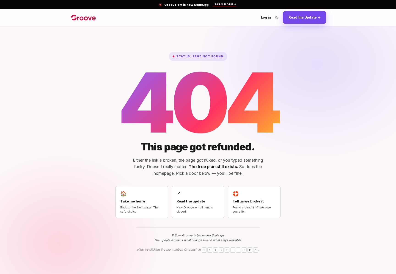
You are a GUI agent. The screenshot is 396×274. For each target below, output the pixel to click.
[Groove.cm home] (83, 17)
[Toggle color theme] (277, 17)
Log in (266, 17)
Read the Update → (305, 17)
